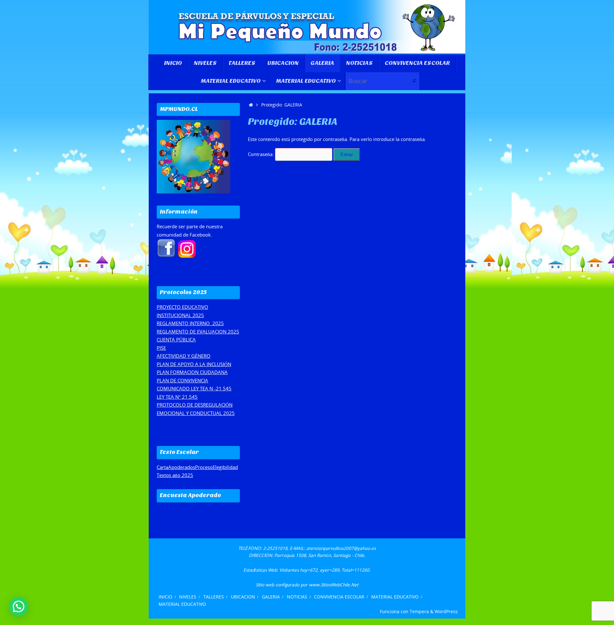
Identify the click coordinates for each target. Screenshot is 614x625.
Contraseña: (261, 154)
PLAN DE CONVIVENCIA (182, 380)
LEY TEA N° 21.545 (177, 397)
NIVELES (187, 597)
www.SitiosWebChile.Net (333, 585)
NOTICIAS (297, 597)
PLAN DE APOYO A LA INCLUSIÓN (194, 364)
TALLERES (213, 597)
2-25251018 (275, 548)
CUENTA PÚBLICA (176, 339)
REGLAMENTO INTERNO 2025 (190, 323)
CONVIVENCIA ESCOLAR (339, 597)
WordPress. (447, 611)
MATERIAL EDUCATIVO (395, 597)
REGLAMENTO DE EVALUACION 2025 (198, 331)
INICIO (165, 597)
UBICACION (243, 597)
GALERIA (271, 597)
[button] (18, 606)
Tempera (419, 611)
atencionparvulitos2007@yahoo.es (341, 548)
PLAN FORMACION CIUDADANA (192, 372)
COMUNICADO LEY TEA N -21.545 (194, 388)
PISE (161, 348)
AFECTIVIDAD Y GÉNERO (183, 356)
